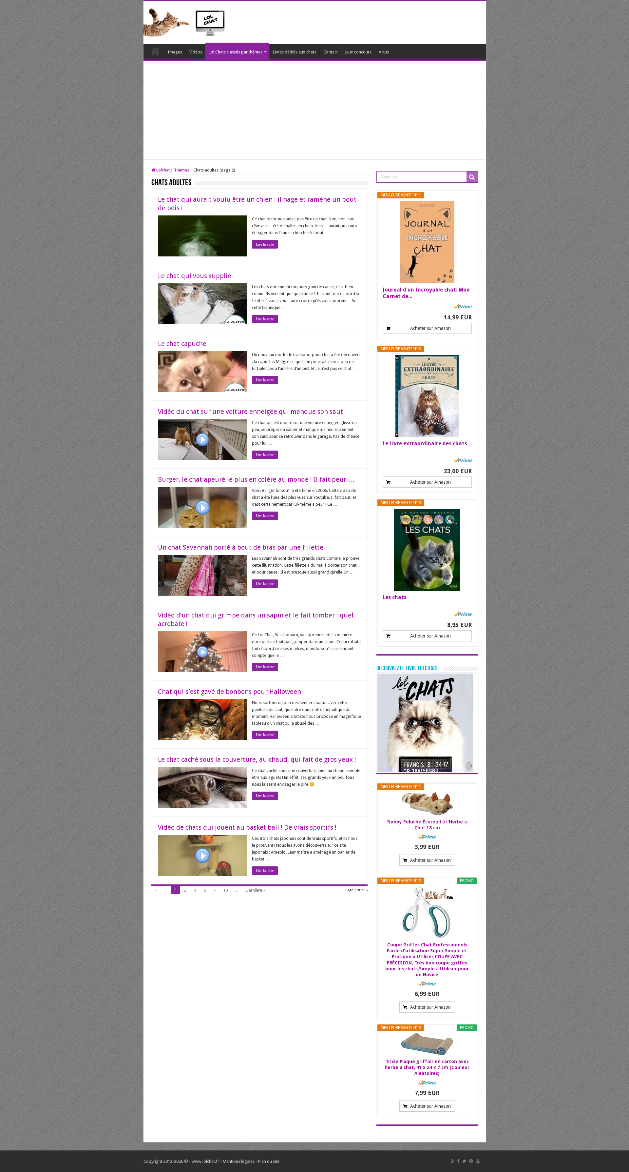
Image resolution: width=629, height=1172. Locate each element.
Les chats (395, 597)
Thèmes (181, 170)
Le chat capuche (182, 344)
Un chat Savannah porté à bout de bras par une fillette (240, 547)
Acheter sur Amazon (430, 328)
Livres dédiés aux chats (294, 52)
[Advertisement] (314, 110)
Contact (330, 52)
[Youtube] (477, 1161)
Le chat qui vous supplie (194, 276)
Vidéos (195, 52)
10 (225, 890)
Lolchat (155, 51)
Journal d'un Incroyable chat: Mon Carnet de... (426, 293)
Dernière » (255, 890)
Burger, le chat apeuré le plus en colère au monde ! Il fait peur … (256, 479)
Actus (384, 52)
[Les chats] (427, 550)
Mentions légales (239, 1161)
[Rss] (452, 1161)
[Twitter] (464, 1161)
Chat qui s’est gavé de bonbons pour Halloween (229, 692)
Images (175, 52)
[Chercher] (472, 177)
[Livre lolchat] (425, 722)
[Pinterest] (471, 1161)
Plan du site (268, 1161)
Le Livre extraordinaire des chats (425, 443)
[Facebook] (458, 1161)
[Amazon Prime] (463, 306)
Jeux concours (358, 52)
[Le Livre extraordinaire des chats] (427, 396)
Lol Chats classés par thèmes (235, 52)
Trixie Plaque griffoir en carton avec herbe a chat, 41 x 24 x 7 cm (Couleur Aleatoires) (427, 1067)
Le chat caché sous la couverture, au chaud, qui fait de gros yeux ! (257, 759)
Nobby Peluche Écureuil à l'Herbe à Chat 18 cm (427, 824)
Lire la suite (265, 244)
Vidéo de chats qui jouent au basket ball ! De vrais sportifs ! (247, 827)
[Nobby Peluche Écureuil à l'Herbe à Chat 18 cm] (427, 804)
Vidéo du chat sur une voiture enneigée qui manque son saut (250, 411)
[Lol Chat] (186, 22)
